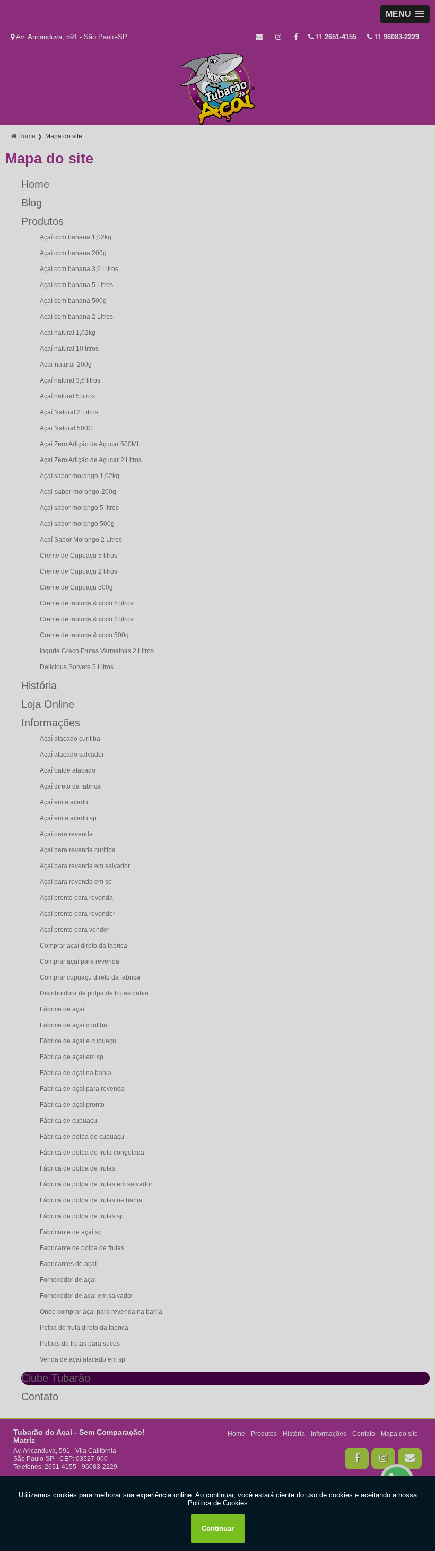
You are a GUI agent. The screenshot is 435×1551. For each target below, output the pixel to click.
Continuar (218, 1528)
